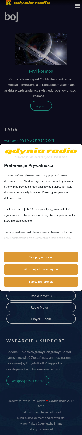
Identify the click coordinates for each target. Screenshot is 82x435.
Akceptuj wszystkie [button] (41, 257)
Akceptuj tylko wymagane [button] (41, 269)
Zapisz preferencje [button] (41, 281)
